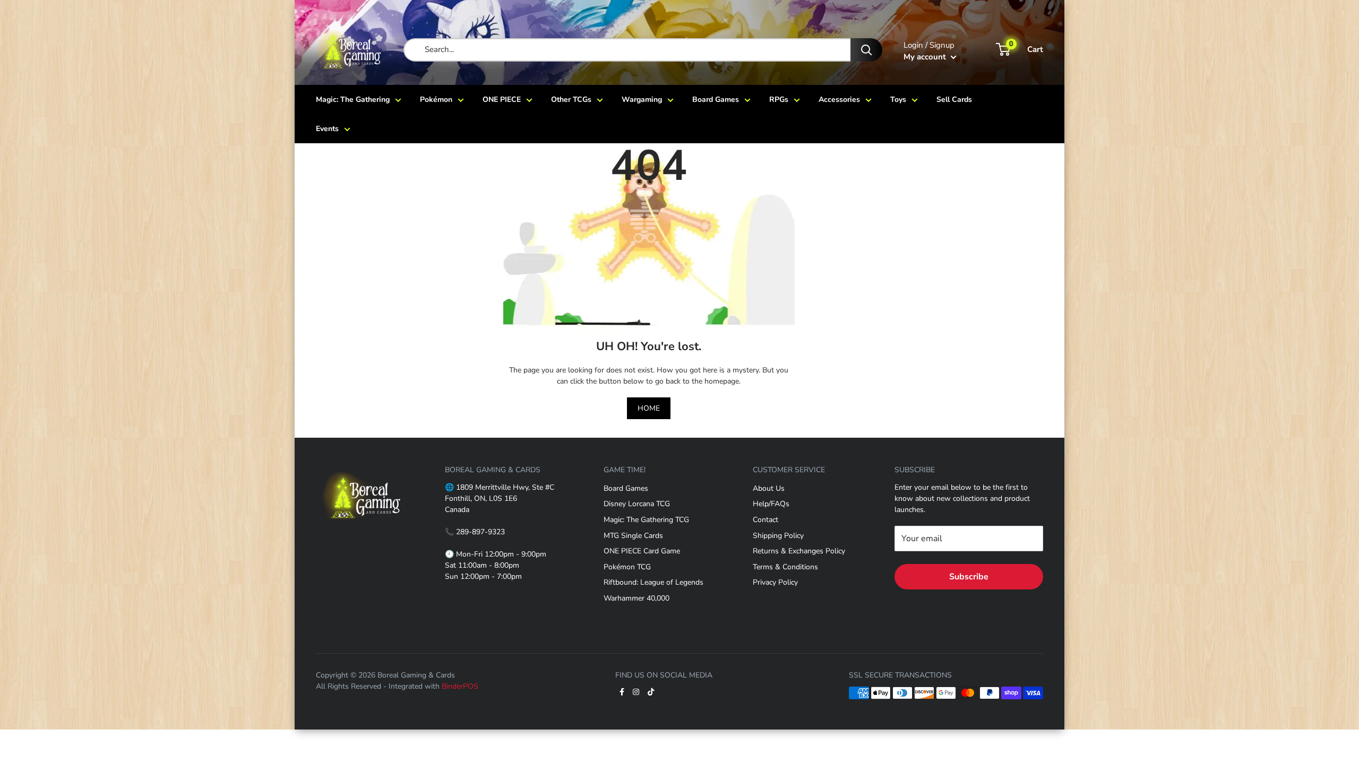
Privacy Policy (775, 582)
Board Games (715, 99)
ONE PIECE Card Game (642, 551)
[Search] (866, 50)
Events (327, 129)
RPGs (778, 99)
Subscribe (968, 577)
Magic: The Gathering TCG (646, 520)
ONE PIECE (502, 99)
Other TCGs (571, 99)
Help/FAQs (771, 504)
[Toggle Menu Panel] (362, 464)
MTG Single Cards (633, 536)
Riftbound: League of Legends (653, 582)
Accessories (839, 99)
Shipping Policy (778, 536)
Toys (898, 99)
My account (926, 56)
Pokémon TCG (627, 567)
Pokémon (436, 99)
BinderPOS (460, 686)
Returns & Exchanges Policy (799, 551)
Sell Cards (954, 99)
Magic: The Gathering (353, 99)
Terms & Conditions (785, 567)
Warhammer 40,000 (636, 598)
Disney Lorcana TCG (637, 504)
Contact (765, 520)
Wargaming (642, 99)
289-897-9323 (480, 532)
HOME (649, 408)
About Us (769, 488)
